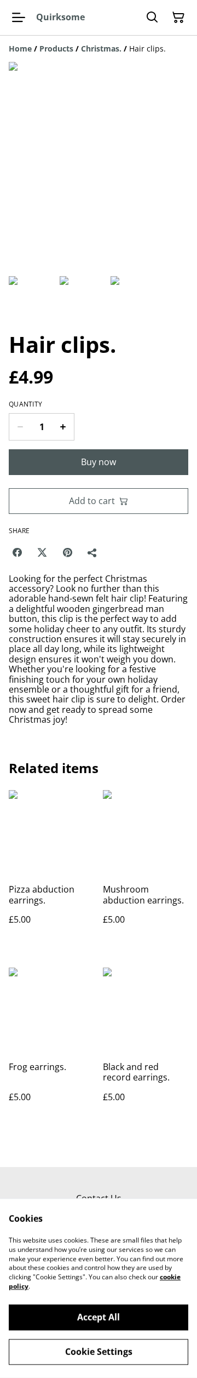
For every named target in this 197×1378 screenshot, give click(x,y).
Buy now (98, 462)
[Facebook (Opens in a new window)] (17, 552)
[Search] (152, 17)
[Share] (92, 552)
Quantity (25, 404)
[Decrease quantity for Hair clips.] (20, 427)
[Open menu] (18, 17)
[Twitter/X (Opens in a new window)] (42, 552)
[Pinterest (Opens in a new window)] (67, 552)
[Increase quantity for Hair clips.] (63, 427)
